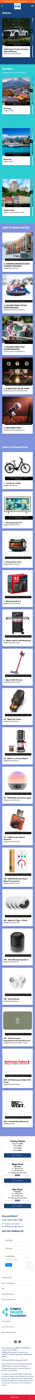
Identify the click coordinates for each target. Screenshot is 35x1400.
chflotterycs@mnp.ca (13, 1226)
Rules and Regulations (8, 1283)
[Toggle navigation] (32, 6)
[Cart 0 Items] (2, 5)
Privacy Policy (6, 1321)
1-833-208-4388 (14, 1220)
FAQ (3, 1288)
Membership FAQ (7, 1277)
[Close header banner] (33, 1)
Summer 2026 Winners (8, 1299)
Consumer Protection (8, 1327)
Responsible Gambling (9, 1332)
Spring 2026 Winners (8, 1294)
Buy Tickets (17, 1155)
